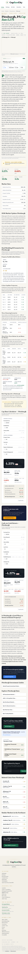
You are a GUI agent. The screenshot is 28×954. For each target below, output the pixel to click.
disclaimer (7, 951)
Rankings (7, 7)
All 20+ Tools (4, 898)
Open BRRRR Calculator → (11, 845)
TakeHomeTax (5, 907)
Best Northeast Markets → (9, 702)
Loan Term (6, 547)
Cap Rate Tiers (5, 877)
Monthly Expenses (7, 556)
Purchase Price (7, 420)
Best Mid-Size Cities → (8, 709)
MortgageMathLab (6, 904)
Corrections (4, 924)
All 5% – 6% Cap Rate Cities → (9, 698)
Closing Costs (6, 561)
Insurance (6, 442)
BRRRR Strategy (5, 892)
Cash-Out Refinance (6, 897)
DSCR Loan (4, 894)
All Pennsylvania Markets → (9, 694)
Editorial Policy (5, 922)
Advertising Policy (5, 933)
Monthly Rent (6, 425)
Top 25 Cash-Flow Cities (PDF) (8, 882)
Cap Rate (4, 888)
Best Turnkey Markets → (8, 713)
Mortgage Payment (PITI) (7, 891)
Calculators (18, 7)
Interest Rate (6, 542)
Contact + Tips (5, 925)
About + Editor (5, 919)
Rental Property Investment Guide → (11, 686)
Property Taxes (7, 437)
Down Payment (7, 537)
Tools (24, 7)
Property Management (8, 452)
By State (13, 7)
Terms (3, 928)
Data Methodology (5, 921)
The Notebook (4, 881)
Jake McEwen (6, 33)
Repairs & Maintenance (8, 447)
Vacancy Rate (6, 430)
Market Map (4, 879)
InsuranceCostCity (5, 910)
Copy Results (20, 500)
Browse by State (5, 876)
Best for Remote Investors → (9, 706)
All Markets (4, 873)
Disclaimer (4, 930)
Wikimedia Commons (14, 54)
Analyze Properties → (10, 676)
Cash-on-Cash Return (6, 889)
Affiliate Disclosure (5, 931)
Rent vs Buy (4, 895)
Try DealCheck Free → (10, 517)
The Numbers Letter (6, 913)
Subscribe (24, 771)
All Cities (2, 7)
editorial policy (13, 951)
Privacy (3, 927)
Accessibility (4, 934)
